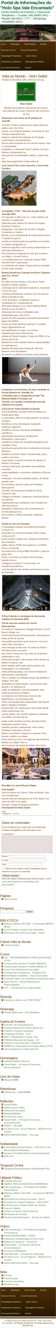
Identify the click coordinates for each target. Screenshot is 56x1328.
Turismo (15, 813)
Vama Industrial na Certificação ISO (21, 1049)
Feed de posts (11, 1278)
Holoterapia (15, 44)
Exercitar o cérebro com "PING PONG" (22, 1000)
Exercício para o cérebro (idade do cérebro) (25, 1205)
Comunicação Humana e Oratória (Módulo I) (25, 963)
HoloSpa (40, 80)
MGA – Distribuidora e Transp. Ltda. (21, 1037)
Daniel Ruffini (10, 1104)
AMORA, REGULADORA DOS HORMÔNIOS (26, 1184)
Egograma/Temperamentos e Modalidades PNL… (28, 1169)
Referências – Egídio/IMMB (17, 1092)
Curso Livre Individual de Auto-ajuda (21, 969)
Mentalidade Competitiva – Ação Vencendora (25, 976)
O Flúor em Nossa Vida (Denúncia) (21, 1211)
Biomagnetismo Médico (35, 62)
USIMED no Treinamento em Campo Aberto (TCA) (28, 1046)
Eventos (43, 44)
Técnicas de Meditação (15, 1251)
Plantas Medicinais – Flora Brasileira (21, 1012)
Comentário (8, 834)
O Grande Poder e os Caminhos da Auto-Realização (29, 979)
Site (4, 864)
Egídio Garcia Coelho (14, 1107)
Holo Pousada (29, 44)
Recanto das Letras (13, 1117)
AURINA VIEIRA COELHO (17, 1061)
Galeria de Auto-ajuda (14, 1110)
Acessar (8, 1275)
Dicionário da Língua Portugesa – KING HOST (26, 1202)
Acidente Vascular (12, 1181)
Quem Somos (31, 56)
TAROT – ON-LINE (13, 1126)
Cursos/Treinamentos (28, 50)
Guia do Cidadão (12, 1208)
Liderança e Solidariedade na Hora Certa (24, 1239)
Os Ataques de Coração (15, 1214)
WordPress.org (11, 1284)
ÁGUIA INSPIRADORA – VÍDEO (19, 1236)
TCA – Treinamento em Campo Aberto (22, 988)
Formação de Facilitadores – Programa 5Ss (25, 973)
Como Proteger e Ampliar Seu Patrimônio (24, 930)
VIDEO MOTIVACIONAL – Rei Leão (21, 1135)
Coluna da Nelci (12, 945)
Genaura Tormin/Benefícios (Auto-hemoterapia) (26, 1153)
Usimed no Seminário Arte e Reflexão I (22, 1043)
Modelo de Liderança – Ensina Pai (20, 1242)
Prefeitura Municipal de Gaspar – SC (21, 1040)
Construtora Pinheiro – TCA (17, 1034)
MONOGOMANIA (12, 1114)
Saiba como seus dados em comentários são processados (26, 881)
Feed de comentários (14, 1281)
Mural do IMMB (11, 1080)
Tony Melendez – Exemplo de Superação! (24, 1254)
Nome (5, 856)
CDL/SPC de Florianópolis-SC (19, 1025)
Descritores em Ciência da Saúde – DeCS (24, 933)
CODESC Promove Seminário (18, 1031)
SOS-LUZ (8, 1156)
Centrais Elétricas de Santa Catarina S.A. (24, 1028)
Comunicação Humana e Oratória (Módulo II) (25, 966)
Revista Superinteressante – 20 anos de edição (27, 1217)
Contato (28, 68)
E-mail (5, 860)
